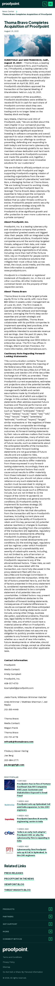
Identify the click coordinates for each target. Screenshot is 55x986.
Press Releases (13, 872)
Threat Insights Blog (17, 889)
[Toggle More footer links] (50, 931)
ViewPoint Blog (14, 884)
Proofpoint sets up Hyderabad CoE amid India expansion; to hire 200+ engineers (33, 807)
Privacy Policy (9, 962)
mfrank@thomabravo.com (18, 741)
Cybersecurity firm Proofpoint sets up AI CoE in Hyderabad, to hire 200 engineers (32, 852)
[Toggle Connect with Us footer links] (50, 939)
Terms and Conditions (12, 957)
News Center (8, 11)
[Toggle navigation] (50, 4)
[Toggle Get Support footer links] (50, 924)
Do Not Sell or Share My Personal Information (23, 972)
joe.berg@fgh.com (14, 764)
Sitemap (6, 967)
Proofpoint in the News (19, 878)
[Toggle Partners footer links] (50, 916)
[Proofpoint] (11, 4)
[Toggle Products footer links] (50, 909)
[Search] (45, 4)
